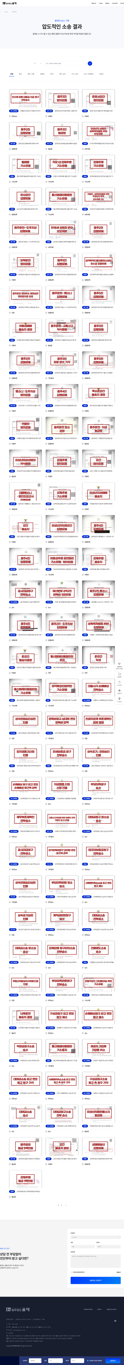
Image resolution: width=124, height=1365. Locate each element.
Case (101, 3)
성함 (45, 1360)
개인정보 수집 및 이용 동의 (95, 1360)
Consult (115, 3)
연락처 (67, 1360)
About (94, 3)
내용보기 (119, 1272)
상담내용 (73, 1252)
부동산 (101, 74)
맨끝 (66, 1205)
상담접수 (113, 1361)
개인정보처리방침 (88, 1309)
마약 (51, 74)
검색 (90, 63)
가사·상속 (74, 74)
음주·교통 (31, 74)
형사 (20, 74)
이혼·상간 (62, 74)
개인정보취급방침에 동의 (78, 1272)
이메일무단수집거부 (111, 1309)
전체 (11, 74)
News (107, 3)
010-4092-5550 (10, 1362)
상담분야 (25, 1360)
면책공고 (99, 1309)
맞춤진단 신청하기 (96, 1280)
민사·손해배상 (88, 74)
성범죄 (42, 74)
